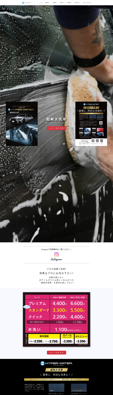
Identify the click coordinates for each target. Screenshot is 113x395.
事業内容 (47, 2)
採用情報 (69, 2)
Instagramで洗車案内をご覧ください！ (56, 250)
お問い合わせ (77, 2)
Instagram (56, 259)
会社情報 (54, 2)
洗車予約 (61, 2)
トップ (41, 2)
